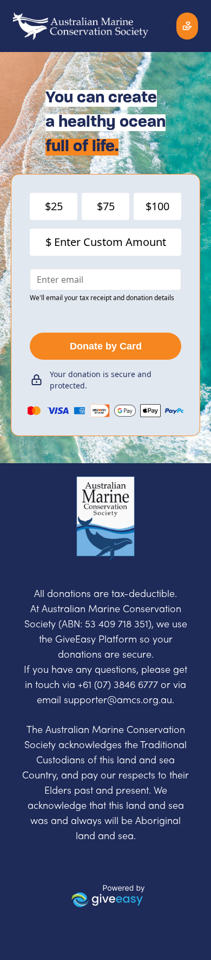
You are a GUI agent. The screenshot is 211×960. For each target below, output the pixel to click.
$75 (106, 206)
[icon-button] (187, 26)
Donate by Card (106, 346)
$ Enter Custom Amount (105, 242)
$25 (54, 206)
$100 (157, 206)
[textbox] (105, 594)
